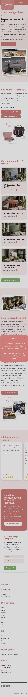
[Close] (25, 337)
